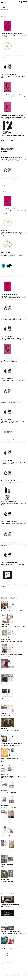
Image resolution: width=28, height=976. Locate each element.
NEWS (2, 5)
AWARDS (3, 7)
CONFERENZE (4, 12)
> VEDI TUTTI (3, 185)
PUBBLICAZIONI (4, 9)
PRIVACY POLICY (24, 974)
